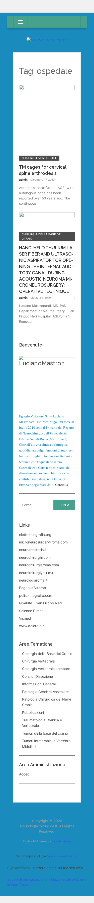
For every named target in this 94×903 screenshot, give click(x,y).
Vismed (25, 618)
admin (23, 179)
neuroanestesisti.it (34, 549)
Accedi (24, 774)
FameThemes (61, 841)
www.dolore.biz (31, 626)
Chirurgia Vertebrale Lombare (46, 668)
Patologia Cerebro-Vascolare (45, 692)
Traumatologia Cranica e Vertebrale (42, 723)
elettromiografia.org (35, 534)
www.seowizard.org (64, 856)
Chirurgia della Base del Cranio (42, 237)
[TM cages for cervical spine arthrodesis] (47, 122)
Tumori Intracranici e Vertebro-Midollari (47, 743)
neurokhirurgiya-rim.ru (37, 573)
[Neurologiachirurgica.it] (47, 40)
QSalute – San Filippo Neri (40, 603)
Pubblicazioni (33, 712)
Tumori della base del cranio (45, 733)
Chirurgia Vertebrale (39, 158)
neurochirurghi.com (35, 557)
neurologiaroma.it (33, 580)
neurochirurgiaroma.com (39, 565)
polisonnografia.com (35, 595)
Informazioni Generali (39, 684)
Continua (61, 485)
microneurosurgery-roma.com (43, 542)
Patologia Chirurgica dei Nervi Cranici (46, 702)
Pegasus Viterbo (32, 588)
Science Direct (31, 611)
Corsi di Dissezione (37, 676)
